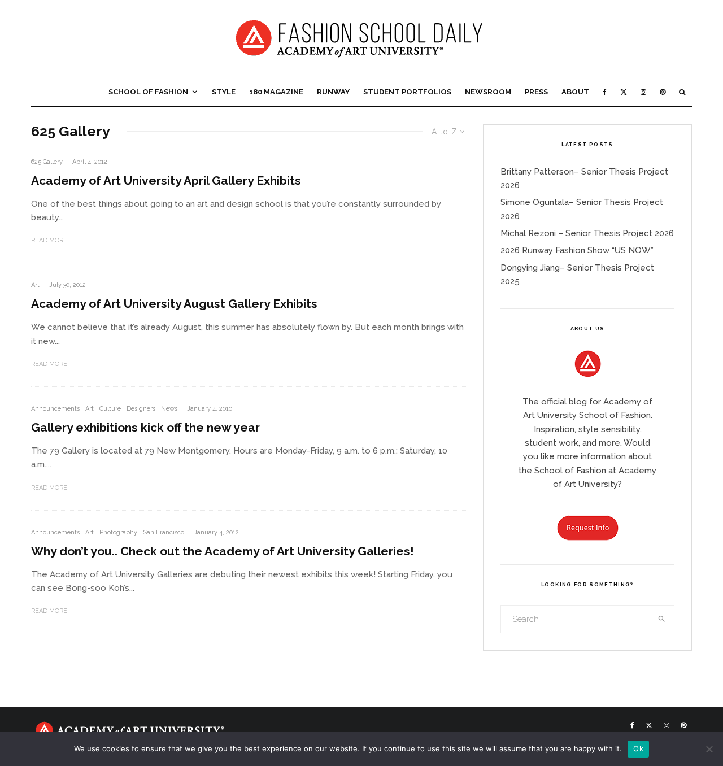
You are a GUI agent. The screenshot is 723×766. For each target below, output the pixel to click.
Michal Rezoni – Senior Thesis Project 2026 (587, 233)
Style (224, 92)
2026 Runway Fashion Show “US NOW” (577, 250)
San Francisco (163, 532)
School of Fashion (148, 92)
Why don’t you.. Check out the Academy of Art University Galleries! (222, 551)
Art (35, 285)
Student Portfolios (407, 92)
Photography (118, 532)
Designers (141, 408)
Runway (333, 92)
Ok (638, 748)
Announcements (55, 408)
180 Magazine (276, 92)
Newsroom (488, 92)
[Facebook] (604, 91)
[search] (662, 619)
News (169, 408)
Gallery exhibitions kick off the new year (145, 427)
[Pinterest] (662, 91)
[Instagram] (643, 91)
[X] (623, 91)
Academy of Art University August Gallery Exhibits (174, 304)
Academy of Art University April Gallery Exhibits (166, 180)
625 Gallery (47, 162)
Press (536, 92)
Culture (110, 408)
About (575, 92)
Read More (49, 240)
